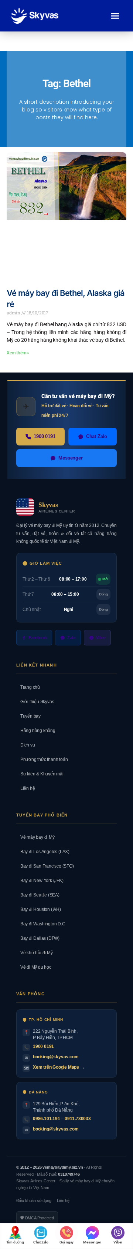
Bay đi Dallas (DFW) (37, 938)
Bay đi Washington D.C (40, 923)
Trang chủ (28, 687)
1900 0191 (44, 436)
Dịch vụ (25, 745)
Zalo (71, 637)
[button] (115, 16)
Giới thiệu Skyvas (35, 701)
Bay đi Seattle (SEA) (37, 895)
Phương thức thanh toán (42, 759)
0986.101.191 (46, 1118)
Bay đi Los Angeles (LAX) (42, 851)
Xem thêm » (18, 352)
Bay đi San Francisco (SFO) (45, 866)
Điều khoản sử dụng (33, 1200)
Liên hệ (25, 788)
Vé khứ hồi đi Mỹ (34, 952)
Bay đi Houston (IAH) (38, 909)
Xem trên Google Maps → (59, 1067)
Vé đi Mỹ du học (33, 967)
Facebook (37, 637)
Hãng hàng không (35, 730)
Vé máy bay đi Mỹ (35, 837)
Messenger (70, 458)
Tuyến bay (28, 716)
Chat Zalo (96, 436)
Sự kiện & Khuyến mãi (40, 774)
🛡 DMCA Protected (37, 1218)
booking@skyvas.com (55, 1056)
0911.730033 (78, 1118)
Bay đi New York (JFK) (40, 880)
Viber (101, 637)
